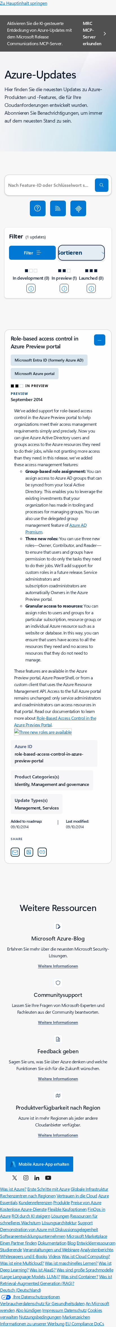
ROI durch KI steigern (31, 1216)
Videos (54, 1256)
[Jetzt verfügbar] (91, 288)
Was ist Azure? (13, 1189)
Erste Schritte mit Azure (48, 1189)
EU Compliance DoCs (84, 1323)
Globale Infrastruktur (89, 1189)
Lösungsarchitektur (59, 1222)
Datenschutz (75, 1310)
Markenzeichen (76, 1317)
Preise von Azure (86, 1202)
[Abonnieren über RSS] (58, 208)
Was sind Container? (79, 1276)
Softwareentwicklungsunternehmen (32, 1236)
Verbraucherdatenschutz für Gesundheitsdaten (42, 1303)
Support (85, 1222)
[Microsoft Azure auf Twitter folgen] (14, 1177)
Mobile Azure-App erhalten (44, 1164)
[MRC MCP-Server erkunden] (78, 208)
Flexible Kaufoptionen (67, 1209)
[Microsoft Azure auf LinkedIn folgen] (37, 1177)
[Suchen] (101, 185)
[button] (38, 208)
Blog (71, 1243)
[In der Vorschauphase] (64, 288)
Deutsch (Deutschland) (20, 1290)
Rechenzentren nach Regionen (27, 1196)
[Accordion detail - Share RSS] (28, 852)
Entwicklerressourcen (96, 1243)
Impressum (53, 1310)
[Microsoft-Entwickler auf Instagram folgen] (26, 1177)
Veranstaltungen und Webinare (51, 1249)
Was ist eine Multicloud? (22, 1263)
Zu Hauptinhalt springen (23, 3)
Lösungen (60, 1216)
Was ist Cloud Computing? (86, 1256)
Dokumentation (52, 1243)
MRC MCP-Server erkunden (92, 33)
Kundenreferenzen (35, 1202)
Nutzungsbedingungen (40, 1317)
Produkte (61, 1202)
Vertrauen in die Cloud (77, 1196)
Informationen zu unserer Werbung (32, 1323)
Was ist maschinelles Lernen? (71, 1263)
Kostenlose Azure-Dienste (23, 1209)
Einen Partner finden (18, 1243)
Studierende (11, 1249)
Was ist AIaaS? (42, 1270)
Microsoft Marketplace (86, 1236)
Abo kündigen (28, 1310)
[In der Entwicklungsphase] (31, 288)
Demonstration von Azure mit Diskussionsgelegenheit (49, 1229)
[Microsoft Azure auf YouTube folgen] (48, 1177)
